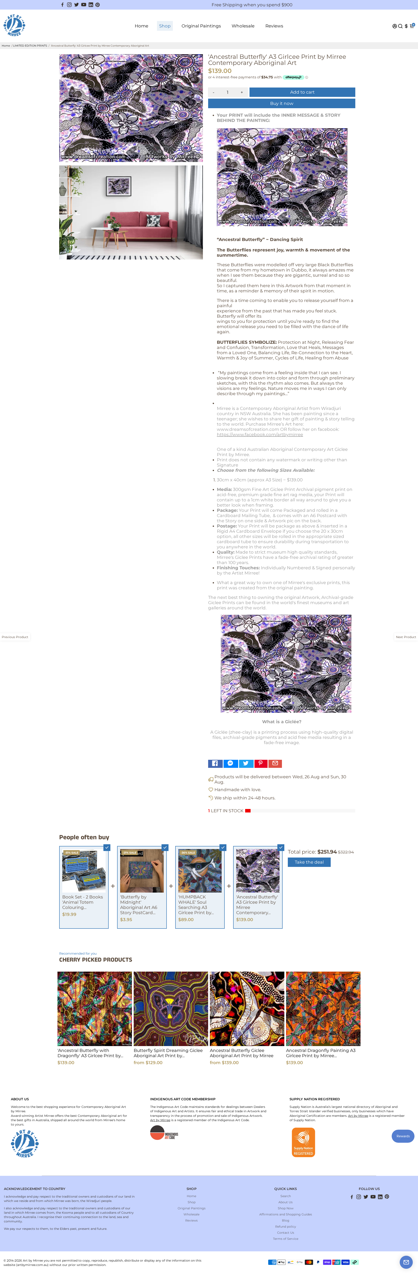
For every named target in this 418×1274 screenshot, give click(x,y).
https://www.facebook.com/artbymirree (260, 434)
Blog (285, 1220)
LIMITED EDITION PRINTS (30, 45)
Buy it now (281, 103)
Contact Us (285, 1232)
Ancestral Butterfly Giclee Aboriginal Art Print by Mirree (241, 1053)
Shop (165, 26)
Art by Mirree (160, 1120)
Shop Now (285, 1208)
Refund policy (285, 1226)
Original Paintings (201, 26)
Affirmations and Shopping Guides (285, 1214)
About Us (285, 1202)
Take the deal (309, 862)
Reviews (274, 26)
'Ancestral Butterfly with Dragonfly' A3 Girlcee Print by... (90, 1053)
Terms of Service (285, 1238)
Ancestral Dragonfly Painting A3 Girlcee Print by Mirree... (321, 1053)
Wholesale (243, 26)
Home (141, 26)
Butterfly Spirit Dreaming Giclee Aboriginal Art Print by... (168, 1053)
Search (285, 1196)
